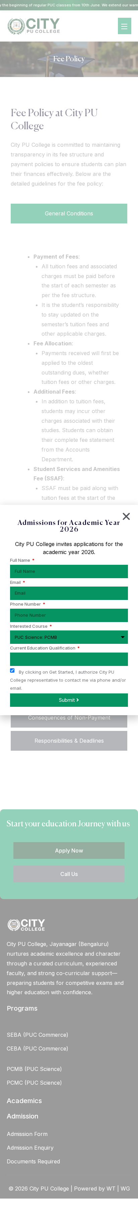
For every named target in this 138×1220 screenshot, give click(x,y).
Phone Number (26, 604)
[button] (126, 517)
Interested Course (29, 626)
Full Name (20, 560)
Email (16, 582)
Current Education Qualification (43, 648)
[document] (69, 610)
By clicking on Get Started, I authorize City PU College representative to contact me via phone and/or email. (68, 680)
